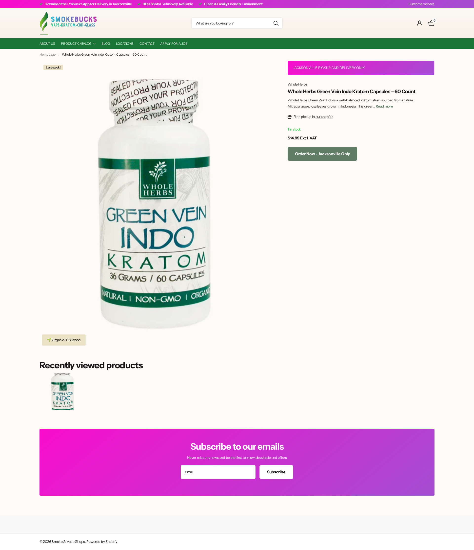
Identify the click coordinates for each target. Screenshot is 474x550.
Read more (384, 106)
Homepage (48, 54)
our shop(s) (324, 116)
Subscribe (276, 471)
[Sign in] (419, 23)
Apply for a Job (173, 43)
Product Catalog (76, 43)
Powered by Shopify (101, 541)
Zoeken (276, 23)
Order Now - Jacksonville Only (322, 153)
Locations (125, 43)
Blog (105, 43)
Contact (146, 43)
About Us (47, 43)
